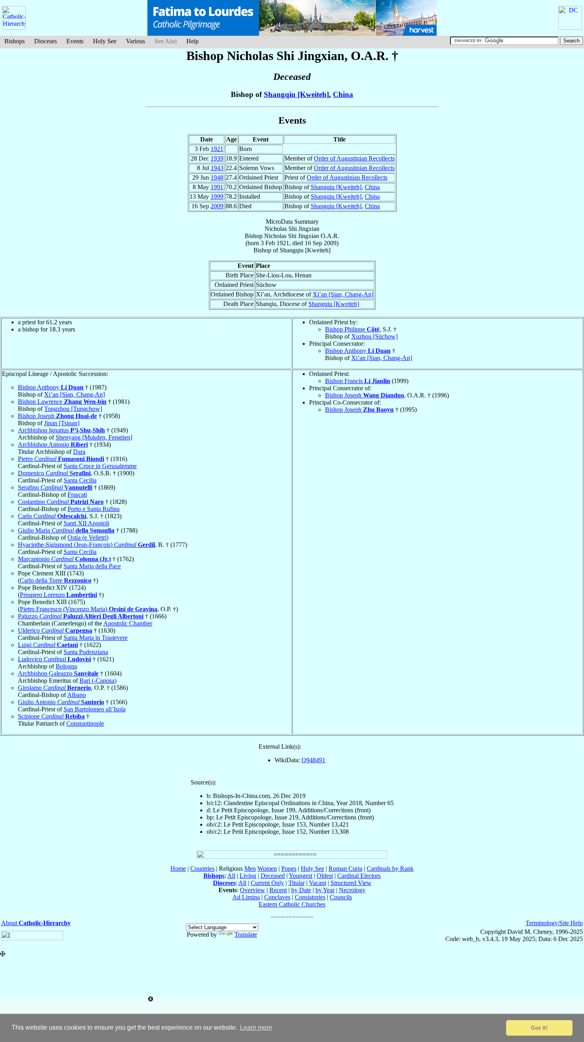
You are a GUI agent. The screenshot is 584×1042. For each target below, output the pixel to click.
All (231, 875)
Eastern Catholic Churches (292, 904)
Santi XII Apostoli (86, 523)
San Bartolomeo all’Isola (95, 709)
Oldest (325, 875)
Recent (278, 890)
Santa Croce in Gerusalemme (100, 466)
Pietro (61, 458)
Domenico (54, 473)
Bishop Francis (357, 381)
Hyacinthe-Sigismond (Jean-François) (86, 544)
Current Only (267, 882)
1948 (217, 177)
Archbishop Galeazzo (58, 673)
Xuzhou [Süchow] (374, 336)
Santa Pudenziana (86, 652)
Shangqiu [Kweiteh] (296, 94)
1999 (217, 196)
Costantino (61, 501)
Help (192, 41)
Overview (252, 890)
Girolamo (54, 687)
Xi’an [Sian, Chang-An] (343, 294)
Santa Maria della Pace (92, 566)
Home (178, 868)
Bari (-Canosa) (97, 680)
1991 (217, 187)
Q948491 (313, 760)
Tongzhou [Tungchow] (73, 408)
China (343, 94)
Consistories (310, 897)
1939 (217, 158)
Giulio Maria (66, 530)
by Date (301, 890)
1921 (217, 148)
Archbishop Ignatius (61, 430)
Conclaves (277, 897)
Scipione (51, 716)
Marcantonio (64, 559)
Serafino (55, 487)
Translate (245, 934)
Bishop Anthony (358, 350)
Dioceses (45, 41)
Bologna (66, 666)
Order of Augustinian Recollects (354, 158)
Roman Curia (345, 868)
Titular (296, 882)
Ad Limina (246, 897)
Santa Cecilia (80, 480)
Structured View (351, 882)
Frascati (77, 494)
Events (74, 41)
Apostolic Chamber (127, 623)
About (36, 923)
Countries (202, 868)
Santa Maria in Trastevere (96, 637)
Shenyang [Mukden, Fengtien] (94, 437)
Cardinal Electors (359, 875)
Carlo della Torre (55, 580)
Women (267, 868)
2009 (217, 206)
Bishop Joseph (57, 416)
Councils (341, 897)
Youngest (300, 875)
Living (248, 875)
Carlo (52, 516)
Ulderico (55, 630)
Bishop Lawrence (62, 401)
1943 (217, 168)
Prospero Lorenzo (58, 594)
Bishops (14, 41)
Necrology (352, 890)
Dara (79, 451)
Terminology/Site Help (554, 923)
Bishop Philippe (352, 329)
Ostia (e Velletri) (88, 537)
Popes (288, 868)
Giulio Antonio (61, 702)
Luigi (48, 644)
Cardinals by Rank (390, 868)
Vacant (317, 882)
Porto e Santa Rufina (94, 509)
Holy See (104, 41)
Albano (76, 694)
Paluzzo (80, 616)
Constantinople (85, 723)
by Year (325, 890)
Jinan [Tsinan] (61, 423)
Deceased (273, 875)
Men (250, 868)
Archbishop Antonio (53, 444)
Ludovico (54, 659)
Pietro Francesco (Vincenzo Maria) (88, 609)
